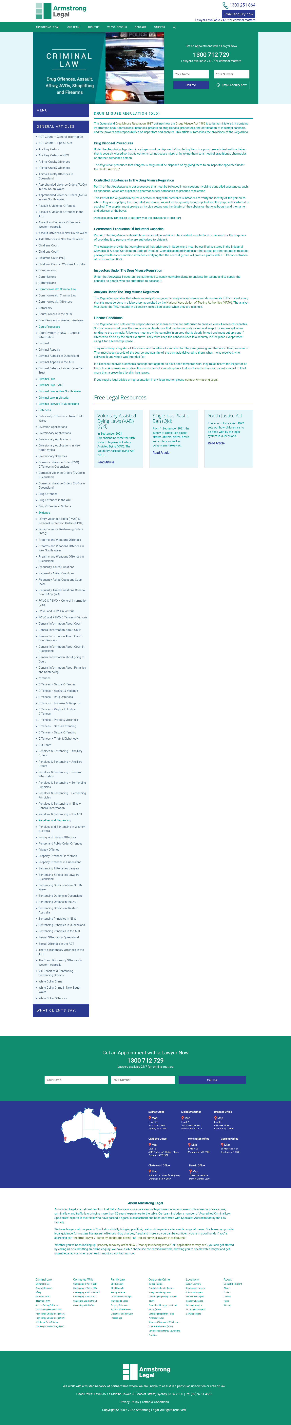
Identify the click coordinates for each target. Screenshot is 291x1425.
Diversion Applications (53, 427)
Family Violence (118, 1292)
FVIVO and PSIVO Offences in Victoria (63, 617)
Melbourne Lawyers (195, 1297)
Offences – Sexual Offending (58, 726)
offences (44, 678)
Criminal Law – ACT (51, 385)
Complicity (45, 308)
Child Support (117, 1284)
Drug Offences (48, 494)
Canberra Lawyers (194, 1301)
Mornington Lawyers (195, 1309)
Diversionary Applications (55, 433)
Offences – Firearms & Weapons (60, 703)
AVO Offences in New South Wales (61, 239)
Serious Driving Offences (47, 1305)
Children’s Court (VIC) (52, 258)
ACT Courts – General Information (61, 137)
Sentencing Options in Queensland (61, 895)
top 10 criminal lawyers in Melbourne (161, 1238)
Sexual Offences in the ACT (56, 944)
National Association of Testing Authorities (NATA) (199, 302)
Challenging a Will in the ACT (86, 1292)
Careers (159, 27)
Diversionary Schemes (53, 456)
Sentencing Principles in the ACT (59, 931)
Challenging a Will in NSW (85, 1288)
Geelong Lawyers (194, 1305)
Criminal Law (47, 379)
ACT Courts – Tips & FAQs (55, 143)
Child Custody (117, 1288)
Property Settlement (119, 1305)
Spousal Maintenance (120, 1309)
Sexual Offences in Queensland (59, 937)
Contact (140, 27)
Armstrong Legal (47, 27)
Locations (192, 1279)
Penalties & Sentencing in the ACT (60, 814)
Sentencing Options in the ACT (58, 902)
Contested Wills (83, 1279)
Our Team (73, 27)
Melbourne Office (191, 1111)
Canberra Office (157, 1138)
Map (154, 1118)
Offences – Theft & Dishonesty (59, 738)
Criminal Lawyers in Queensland (59, 404)
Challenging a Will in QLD (85, 1284)
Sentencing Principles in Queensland (62, 925)
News (226, 1301)
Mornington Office (198, 1138)
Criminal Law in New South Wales (60, 391)
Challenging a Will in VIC (84, 1297)
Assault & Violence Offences (57, 206)
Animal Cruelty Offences (54, 161)
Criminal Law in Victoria (53, 397)
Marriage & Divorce (119, 1301)
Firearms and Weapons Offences (60, 540)
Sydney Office (156, 1111)
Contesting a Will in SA (83, 1305)
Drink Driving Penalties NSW (48, 1309)
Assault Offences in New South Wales (63, 233)
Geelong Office (229, 1138)
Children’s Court (48, 245)
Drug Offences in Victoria (55, 506)
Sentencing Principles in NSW (57, 918)
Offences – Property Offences (59, 720)
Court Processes (49, 326)
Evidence (44, 512)
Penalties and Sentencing (55, 820)
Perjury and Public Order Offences (61, 843)
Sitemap (227, 1305)
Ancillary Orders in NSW (54, 155)
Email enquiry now (234, 85)
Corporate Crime (159, 1279)
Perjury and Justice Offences (58, 837)
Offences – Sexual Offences (57, 684)
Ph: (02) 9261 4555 (199, 1394)
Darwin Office (197, 1165)
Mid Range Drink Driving (47, 1322)
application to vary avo (191, 1245)
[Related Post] (118, 439)
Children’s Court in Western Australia (62, 264)
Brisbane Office (223, 1111)
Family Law (118, 1279)
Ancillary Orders (49, 149)
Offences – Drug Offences (56, 697)
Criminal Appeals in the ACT (56, 362)
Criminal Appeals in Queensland (59, 356)
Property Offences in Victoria (58, 856)
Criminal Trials (42, 1284)
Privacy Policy (129, 1402)
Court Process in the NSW (55, 314)
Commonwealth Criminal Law (57, 289)
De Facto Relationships (121, 1297)
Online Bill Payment (233, 1284)
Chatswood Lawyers (195, 1288)
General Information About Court (60, 623)
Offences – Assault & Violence (59, 691)
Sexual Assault (42, 1297)
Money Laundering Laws (159, 1292)
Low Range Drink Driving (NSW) (50, 1326)
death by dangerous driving (114, 1238)
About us (93, 27)
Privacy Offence (49, 849)
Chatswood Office (159, 1165)
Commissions (48, 270)
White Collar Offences (53, 998)
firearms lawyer (83, 1238)
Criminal (44, 343)
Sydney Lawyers (193, 1284)
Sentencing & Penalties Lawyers (59, 868)
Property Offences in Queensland (60, 862)
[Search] (174, 27)
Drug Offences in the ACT (55, 500)
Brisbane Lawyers (194, 1292)
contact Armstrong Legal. (201, 379)
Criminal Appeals (49, 349)
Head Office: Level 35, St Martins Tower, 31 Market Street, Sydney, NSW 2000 (130, 1394)
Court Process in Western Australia (61, 320)
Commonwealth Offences (55, 301)
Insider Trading (155, 1284)
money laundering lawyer (155, 1245)
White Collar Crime (51, 981)
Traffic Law (43, 1301)
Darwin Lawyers (193, 1314)
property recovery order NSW (116, 1245)
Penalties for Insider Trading (161, 1288)
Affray (38, 1292)
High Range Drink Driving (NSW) (50, 1314)
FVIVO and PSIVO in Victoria (56, 611)
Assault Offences (43, 1288)
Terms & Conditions (155, 1402)
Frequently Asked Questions (56, 567)
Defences (45, 410)
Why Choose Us (117, 27)
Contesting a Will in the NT (85, 1301)
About (228, 1279)
